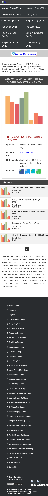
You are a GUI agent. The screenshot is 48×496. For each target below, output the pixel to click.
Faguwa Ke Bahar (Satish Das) (27, 71)
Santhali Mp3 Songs (16, 347)
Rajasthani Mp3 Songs (17, 379)
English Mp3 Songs (16, 342)
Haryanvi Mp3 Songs (17, 375)
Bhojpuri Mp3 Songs (16, 328)
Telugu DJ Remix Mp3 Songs (19, 440)
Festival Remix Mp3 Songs (19, 435)
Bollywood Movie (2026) (9, 44)
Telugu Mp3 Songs (16, 356)
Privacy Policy (14, 462)
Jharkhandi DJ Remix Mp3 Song (21, 449)
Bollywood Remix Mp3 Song (19, 403)
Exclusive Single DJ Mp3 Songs (21, 453)
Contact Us (13, 467)
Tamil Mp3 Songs (15, 352)
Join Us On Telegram (25, 54)
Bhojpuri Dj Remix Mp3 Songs (20, 421)
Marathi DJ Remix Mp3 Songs (20, 444)
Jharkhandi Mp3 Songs (17, 338)
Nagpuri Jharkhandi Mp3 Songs (23, 64)
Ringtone (12, 315)
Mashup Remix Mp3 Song (18, 398)
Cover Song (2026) (10, 20)
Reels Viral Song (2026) (9, 34)
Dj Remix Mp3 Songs (17, 384)
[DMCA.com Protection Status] (15, 485)
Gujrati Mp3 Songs (16, 430)
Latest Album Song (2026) (34, 34)
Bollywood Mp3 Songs (17, 319)
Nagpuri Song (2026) (11, 8)
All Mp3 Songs (14, 306)
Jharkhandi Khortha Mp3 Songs (16, 67)
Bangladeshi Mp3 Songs (18, 365)
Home (4, 64)
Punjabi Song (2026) (35, 20)
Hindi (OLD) (31, 14)
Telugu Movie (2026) (11, 14)
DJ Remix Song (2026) (32, 44)
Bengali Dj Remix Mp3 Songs (20, 425)
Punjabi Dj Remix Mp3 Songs (20, 416)
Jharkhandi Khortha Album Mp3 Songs (21, 68)
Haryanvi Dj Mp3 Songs (18, 412)
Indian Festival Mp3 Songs (19, 370)
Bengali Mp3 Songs (16, 324)
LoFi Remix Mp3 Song (17, 389)
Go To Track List (26, 152)
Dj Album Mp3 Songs (17, 407)
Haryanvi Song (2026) (35, 8)
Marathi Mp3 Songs (16, 361)
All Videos (12, 310)
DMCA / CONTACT (16, 458)
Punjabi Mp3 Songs (16, 333)
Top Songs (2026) (33, 27)
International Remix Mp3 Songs (20, 393)
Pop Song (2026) (9, 27)
